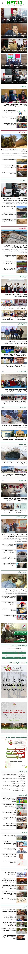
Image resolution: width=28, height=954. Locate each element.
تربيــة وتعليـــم (22, 277)
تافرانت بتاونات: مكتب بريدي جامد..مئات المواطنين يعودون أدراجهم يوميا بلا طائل (10, 269)
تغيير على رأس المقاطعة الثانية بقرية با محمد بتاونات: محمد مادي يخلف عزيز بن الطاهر (14, 782)
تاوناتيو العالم (22, 324)
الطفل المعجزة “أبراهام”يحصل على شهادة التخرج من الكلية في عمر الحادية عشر (9, 597)
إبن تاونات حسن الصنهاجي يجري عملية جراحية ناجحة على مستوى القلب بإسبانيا (9, 893)
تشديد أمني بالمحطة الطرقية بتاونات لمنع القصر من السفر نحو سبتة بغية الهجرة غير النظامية (9, 214)
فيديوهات (23, 86)
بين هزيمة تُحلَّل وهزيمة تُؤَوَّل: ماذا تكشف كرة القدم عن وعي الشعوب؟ (9, 799)
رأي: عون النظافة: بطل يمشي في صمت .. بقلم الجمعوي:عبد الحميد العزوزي (9, 812)
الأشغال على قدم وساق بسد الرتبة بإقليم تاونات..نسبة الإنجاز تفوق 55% (15, 247)
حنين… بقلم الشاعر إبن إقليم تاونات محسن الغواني (10, 849)
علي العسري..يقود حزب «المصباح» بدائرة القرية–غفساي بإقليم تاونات (13, 779)
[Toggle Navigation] (26, 3)
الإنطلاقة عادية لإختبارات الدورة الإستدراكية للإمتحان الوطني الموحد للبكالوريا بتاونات (20, 320)
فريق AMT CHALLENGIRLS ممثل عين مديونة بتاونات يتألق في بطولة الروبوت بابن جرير (9, 545)
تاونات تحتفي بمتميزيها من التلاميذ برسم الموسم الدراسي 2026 (16, 295)
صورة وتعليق (22, 132)
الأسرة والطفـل (21, 371)
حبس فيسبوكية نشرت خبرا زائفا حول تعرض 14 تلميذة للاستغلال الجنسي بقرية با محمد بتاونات (20, 440)
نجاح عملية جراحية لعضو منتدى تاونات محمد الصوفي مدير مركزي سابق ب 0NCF (9, 887)
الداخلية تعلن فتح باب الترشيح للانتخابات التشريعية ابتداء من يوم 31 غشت (13, 775)
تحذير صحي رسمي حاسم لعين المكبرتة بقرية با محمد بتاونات (14, 463)
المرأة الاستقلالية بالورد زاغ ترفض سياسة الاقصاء (9, 117)
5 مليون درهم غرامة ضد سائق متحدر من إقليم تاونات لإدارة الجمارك (14, 426)
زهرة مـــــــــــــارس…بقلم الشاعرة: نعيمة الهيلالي (9, 861)
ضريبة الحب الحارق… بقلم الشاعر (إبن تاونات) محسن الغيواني (9, 855)
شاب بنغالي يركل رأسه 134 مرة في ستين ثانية (9, 603)
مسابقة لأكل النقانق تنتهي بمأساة (10, 616)
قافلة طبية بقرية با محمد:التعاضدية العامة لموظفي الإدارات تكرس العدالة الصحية (8, 476)
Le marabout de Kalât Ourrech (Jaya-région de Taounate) (14, 150)
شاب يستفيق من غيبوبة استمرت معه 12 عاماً (15, 590)
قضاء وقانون (22, 407)
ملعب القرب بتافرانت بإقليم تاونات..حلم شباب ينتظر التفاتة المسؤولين (9, 263)
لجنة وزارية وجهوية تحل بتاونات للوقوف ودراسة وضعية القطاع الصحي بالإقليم (20, 476)
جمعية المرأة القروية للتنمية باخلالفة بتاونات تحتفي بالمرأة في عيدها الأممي (7, 404)
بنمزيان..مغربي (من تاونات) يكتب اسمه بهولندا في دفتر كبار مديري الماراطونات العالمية (20, 356)
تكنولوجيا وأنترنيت (21, 517)
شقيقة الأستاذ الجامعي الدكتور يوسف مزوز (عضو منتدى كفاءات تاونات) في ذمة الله (9, 924)
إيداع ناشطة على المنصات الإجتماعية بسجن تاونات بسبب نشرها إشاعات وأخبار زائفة (7, 440)
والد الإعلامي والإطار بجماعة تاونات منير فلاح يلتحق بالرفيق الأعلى (8, 929)
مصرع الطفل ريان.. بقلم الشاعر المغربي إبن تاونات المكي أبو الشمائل (9, 843)
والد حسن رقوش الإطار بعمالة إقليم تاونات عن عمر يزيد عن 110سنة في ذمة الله (9, 917)
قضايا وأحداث (22, 181)
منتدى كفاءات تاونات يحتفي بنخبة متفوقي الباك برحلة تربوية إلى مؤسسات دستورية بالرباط (20, 309)
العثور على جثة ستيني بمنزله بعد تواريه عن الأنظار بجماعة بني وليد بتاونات (9, 221)
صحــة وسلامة (22, 444)
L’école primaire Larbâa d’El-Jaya (9, 159)
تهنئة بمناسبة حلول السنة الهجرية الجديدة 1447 (8, 898)
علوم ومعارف (22, 480)
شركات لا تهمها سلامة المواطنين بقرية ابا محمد (9, 172)
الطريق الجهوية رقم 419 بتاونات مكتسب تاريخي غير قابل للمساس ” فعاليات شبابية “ (8, 112)
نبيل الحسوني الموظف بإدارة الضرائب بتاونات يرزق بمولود (10, 873)
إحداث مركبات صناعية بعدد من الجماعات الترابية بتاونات (10, 124)
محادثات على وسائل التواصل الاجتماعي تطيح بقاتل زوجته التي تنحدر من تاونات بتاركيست (15, 199)
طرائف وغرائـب (22, 572)
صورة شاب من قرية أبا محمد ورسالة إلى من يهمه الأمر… (10, 166)
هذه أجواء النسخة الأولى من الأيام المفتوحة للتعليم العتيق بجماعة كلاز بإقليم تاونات (15, 499)
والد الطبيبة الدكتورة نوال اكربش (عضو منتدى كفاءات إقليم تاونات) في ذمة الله (9, 911)
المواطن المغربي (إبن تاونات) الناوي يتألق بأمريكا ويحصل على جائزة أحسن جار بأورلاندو (15, 342)
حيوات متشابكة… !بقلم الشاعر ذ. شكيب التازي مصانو (9, 836)
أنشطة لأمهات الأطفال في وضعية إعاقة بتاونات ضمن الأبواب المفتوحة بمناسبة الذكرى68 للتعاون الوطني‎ (16, 391)
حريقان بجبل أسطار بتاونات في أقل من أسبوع (9, 207)
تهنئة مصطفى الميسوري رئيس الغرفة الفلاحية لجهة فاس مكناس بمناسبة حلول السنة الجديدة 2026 (9, 880)
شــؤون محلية (22, 228)
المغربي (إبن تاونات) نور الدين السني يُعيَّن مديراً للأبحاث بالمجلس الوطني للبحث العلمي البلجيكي (20, 367)
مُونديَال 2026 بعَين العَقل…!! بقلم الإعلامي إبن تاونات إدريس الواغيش (9, 806)
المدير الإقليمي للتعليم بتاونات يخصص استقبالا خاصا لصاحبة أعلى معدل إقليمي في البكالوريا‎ (14, 535)
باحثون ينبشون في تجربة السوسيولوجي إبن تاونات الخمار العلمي (20, 512)
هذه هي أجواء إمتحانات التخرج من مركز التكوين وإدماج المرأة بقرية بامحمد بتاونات (7, 320)
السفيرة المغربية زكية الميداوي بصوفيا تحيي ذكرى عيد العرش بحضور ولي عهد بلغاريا (8, 367)
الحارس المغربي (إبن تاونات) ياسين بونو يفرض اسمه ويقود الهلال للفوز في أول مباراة (7, 356)
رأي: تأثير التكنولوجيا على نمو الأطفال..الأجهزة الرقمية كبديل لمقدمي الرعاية (9, 825)
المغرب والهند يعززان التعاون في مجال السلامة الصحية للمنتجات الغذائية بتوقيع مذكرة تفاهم (14, 786)
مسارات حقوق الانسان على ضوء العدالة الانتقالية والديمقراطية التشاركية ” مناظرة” (15, 105)
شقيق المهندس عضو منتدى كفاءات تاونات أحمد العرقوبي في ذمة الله (9, 936)
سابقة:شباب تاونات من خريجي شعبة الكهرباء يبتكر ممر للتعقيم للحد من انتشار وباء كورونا (9, 558)
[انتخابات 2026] (14, 633)
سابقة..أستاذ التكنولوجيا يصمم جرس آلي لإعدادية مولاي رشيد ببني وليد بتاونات (9, 565)
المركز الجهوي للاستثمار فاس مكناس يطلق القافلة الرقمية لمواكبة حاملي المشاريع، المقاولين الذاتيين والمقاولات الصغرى (9, 553)
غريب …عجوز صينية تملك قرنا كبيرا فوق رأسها (9, 609)
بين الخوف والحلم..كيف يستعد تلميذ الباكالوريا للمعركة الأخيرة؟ (9, 818)
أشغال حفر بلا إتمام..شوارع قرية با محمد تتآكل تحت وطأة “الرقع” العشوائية (9, 257)
